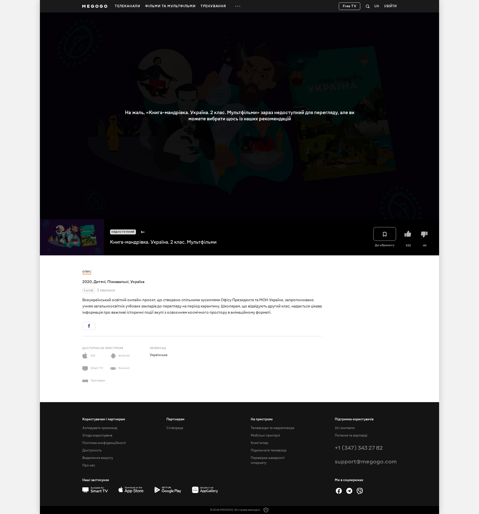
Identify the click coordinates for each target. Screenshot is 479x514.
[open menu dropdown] (237, 6)
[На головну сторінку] (94, 6)
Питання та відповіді (351, 435)
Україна (137, 281)
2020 (87, 281)
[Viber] (360, 491)
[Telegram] (349, 491)
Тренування (213, 6)
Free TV (350, 6)
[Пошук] (367, 6)
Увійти (390, 6)
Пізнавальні (117, 281)
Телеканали (127, 6)
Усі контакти (345, 428)
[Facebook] (339, 491)
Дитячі (100, 281)
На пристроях (262, 419)
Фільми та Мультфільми (170, 6)
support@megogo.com (366, 461)
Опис (86, 272)
